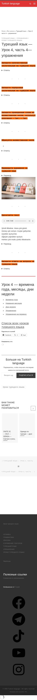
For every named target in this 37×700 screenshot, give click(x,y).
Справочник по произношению (13, 578)
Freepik (17, 587)
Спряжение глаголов (12, 543)
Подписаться (26, 375)
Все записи (11, 31)
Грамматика (8, 537)
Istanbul (7, 534)
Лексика (6, 540)
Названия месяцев (14, 303)
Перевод (7, 175)
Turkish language (14, 689)
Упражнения (11, 311)
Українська (6, 561)
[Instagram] (18, 676)
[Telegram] (18, 626)
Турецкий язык (10, 546)
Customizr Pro (23, 691)
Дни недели (11, 307)
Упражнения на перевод (16, 314)
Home (3, 31)
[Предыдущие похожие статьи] (28, 408)
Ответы (6, 70)
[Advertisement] (18, 495)
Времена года (12, 300)
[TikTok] (18, 643)
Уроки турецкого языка (10, 524)
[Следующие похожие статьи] (33, 408)
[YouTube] (18, 660)
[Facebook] (18, 610)
